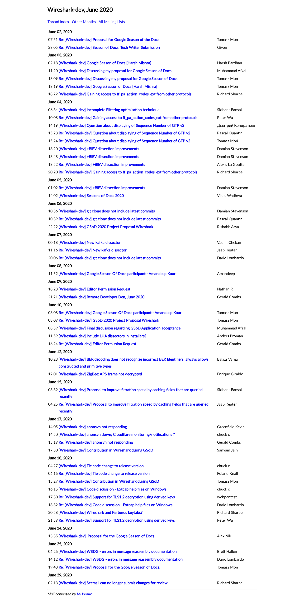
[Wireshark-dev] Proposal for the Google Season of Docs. (107, 536)
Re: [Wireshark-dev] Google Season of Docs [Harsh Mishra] (108, 86)
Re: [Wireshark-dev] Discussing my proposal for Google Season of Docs (118, 79)
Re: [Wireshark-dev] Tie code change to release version (104, 474)
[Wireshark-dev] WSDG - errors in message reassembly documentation (118, 552)
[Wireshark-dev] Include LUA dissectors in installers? (102, 336)
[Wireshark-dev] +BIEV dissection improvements (99, 149)
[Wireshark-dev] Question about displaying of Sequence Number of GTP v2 (121, 125)
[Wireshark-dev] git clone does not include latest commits (107, 211)
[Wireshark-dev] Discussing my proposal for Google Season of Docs (115, 71)
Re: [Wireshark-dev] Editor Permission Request (97, 344)
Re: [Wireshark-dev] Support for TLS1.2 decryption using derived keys (117, 497)
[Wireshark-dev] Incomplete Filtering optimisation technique (109, 110)
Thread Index (58, 22)
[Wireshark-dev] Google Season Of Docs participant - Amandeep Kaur (117, 274)
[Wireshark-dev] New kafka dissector (90, 243)
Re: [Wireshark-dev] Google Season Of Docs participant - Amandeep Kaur (120, 313)
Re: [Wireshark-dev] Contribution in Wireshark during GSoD (109, 481)
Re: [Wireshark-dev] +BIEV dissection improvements (102, 165)
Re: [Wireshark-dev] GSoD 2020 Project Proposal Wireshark (109, 320)
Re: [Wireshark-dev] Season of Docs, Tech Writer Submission (109, 47)
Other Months (84, 22)
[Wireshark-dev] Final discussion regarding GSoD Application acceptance (119, 328)
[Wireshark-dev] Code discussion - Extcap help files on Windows (112, 489)
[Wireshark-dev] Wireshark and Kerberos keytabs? (100, 513)
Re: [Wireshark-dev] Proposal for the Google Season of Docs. (109, 567)
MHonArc (84, 594)
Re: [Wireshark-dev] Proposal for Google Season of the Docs (109, 40)
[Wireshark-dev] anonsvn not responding (93, 427)
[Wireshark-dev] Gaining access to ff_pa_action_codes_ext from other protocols (125, 94)
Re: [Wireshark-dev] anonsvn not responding (96, 442)
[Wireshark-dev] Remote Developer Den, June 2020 (101, 297)
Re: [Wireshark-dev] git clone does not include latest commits (110, 219)
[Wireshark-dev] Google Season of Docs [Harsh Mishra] (105, 63)
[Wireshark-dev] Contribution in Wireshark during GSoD (106, 450)
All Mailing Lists (112, 22)
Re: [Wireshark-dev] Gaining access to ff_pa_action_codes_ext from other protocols (128, 118)
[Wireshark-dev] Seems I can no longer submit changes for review (113, 583)
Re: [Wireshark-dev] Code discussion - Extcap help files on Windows (115, 505)
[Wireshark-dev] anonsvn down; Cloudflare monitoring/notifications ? (117, 434)
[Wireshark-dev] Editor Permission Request (94, 289)
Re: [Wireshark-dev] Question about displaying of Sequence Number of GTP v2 (124, 133)
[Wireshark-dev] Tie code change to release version (101, 466)
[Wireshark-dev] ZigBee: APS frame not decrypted (100, 374)
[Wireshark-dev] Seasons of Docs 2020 (91, 196)
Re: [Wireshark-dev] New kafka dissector (93, 250)
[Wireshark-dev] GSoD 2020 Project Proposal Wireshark (106, 227)
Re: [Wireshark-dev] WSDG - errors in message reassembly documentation (121, 559)
